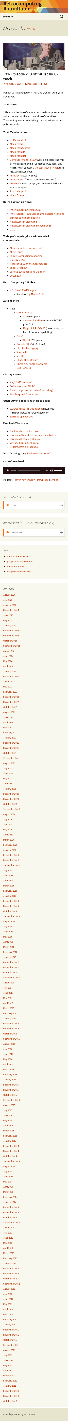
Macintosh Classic (20, 147)
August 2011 (9, 1350)
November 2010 (11, 1395)
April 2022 (8, 722)
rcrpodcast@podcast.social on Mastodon (33, 435)
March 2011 (8, 1375)
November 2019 (11, 860)
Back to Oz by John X (39, 453)
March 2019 (8, 885)
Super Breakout (18, 267)
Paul (30, 28)
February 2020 (10, 844)
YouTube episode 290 (21, 416)
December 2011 (11, 1329)
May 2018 (7, 936)
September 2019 (11, 865)
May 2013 (7, 1242)
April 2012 (8, 1309)
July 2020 (7, 819)
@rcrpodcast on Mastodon (20, 561)
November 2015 (11, 1089)
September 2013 (11, 1222)
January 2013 (9, 1263)
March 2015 (8, 1130)
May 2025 (7, 620)
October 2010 (10, 1401)
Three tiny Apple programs (32, 363)
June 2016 (8, 1054)
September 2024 (11, 645)
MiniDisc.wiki (17, 179)
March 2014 (8, 1191)
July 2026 (7, 599)
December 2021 (11, 742)
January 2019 (9, 895)
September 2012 (11, 1283)
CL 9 (25, 316)
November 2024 (11, 635)
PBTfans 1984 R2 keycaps (24, 290)
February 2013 (10, 1258)
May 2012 (7, 1304)
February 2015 (10, 1135)
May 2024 (7, 661)
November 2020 (11, 798)
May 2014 (7, 1181)
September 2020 (11, 809)
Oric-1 (20, 336)
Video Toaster (17, 195)
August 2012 (9, 1288)
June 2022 (8, 717)
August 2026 (9, 594)
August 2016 (9, 1043)
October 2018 (10, 911)
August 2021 (9, 763)
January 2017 (9, 1018)
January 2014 (9, 1202)
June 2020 (8, 824)
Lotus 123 (15, 275)
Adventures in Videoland (23, 221)
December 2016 (11, 1023)
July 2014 (7, 1171)
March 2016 (8, 1069)
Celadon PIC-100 (32, 320)
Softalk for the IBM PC (22, 386)
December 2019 (11, 855)
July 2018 (7, 926)
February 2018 (10, 952)
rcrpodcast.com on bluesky (25, 439)
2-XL (12, 229)
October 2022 (10, 707)
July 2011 (7, 1355)
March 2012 (8, 1314)
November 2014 (11, 1151)
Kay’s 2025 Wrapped (21, 382)
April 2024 (8, 666)
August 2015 (9, 1105)
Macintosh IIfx (18, 151)
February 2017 (10, 1013)
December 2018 (11, 900)
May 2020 (7, 829)
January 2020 (9, 849)
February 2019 (10, 890)
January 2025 (9, 625)
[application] (34, 470)
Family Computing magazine (26, 255)
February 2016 (10, 1074)
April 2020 (8, 834)
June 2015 (8, 1115)
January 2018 (9, 957)
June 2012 (8, 1299)
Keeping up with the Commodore (28, 263)
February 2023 (10, 691)
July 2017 (7, 987)
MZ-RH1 (14, 183)
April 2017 (8, 1003)
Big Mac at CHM (35, 294)
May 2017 (7, 997)
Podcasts (32, 83)
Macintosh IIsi (18, 155)
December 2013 (11, 1207)
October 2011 (10, 1339)
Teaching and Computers (24, 394)
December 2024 (11, 630)
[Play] (7, 470)
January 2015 (9, 1140)
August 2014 (9, 1166)
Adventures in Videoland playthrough (30, 225)
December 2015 (11, 1084)
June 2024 (8, 656)
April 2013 (8, 1248)
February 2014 (10, 1196)
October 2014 (10, 1156)
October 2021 (10, 752)
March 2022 (8, 727)
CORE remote (24, 312)
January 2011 (9, 1385)
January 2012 (9, 1324)
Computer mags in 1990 (23, 159)
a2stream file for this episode (26, 408)
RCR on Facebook (15, 566)
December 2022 (11, 696)
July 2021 (7, 768)
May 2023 (7, 686)
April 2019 (8, 880)
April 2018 (8, 941)
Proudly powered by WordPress (19, 1414)
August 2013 (9, 1227)
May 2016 (7, 1059)
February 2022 (10, 732)
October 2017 (10, 972)
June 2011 (8, 1360)
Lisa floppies (24, 367)
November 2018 (11, 906)
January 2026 (9, 604)
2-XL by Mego (17, 259)
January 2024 (9, 671)
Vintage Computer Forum (24, 442)
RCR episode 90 (18, 140)
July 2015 (7, 1110)
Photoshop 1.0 (18, 191)
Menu (6, 16)
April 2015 (8, 1125)
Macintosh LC (17, 144)
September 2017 (11, 977)
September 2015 (11, 1100)
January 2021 (9, 788)
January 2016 (9, 1079)
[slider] (58, 470)
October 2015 (10, 1094)
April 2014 (8, 1186)
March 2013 (8, 1253)
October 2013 (10, 1217)
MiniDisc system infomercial (26, 248)
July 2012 (7, 1293)
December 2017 (11, 962)
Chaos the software (27, 360)
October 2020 (10, 804)
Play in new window (24, 479)
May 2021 (7, 778)
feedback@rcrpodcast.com (25, 431)
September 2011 (11, 1344)
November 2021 (11, 747)
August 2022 (9, 712)
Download (43, 479)
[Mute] (51, 470)
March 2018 (8, 946)
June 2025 (8, 615)
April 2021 (8, 783)
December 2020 (11, 793)
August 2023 (9, 681)
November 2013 (11, 1212)
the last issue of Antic (46, 167)
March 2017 (8, 1008)
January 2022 (9, 737)
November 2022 (11, 701)
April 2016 (8, 1064)
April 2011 (8, 1370)
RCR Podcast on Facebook (24, 446)
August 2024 (9, 650)
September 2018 (11, 916)
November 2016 (11, 1028)
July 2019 (7, 870)
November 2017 (11, 967)
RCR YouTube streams (17, 556)
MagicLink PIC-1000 (34, 328)
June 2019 (8, 875)
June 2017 (8, 992)
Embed (54, 479)
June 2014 (8, 1176)
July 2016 (7, 1048)
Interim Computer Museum (25, 209)
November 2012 (11, 1273)
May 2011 (7, 1365)
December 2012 (11, 1268)
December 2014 (11, 1145)
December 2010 (11, 1390)
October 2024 (10, 640)
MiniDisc (14, 175)
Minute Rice (16, 252)
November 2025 (11, 610)
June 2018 (8, 931)
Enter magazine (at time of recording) (31, 390)
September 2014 (11, 1161)
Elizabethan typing (27, 348)
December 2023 (11, 676)
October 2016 (10, 1033)
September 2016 (11, 1038)
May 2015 (7, 1120)
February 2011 (10, 1380)
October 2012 (10, 1278)
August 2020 (9, 814)
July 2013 (7, 1232)
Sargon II (22, 352)
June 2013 (8, 1237)
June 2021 (8, 773)
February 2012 (10, 1319)
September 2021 (11, 758)
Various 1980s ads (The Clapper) (28, 271)
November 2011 (11, 1334)
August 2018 (9, 921)
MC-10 (20, 356)
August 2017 (9, 982)
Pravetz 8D (23, 344)
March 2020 (8, 839)
